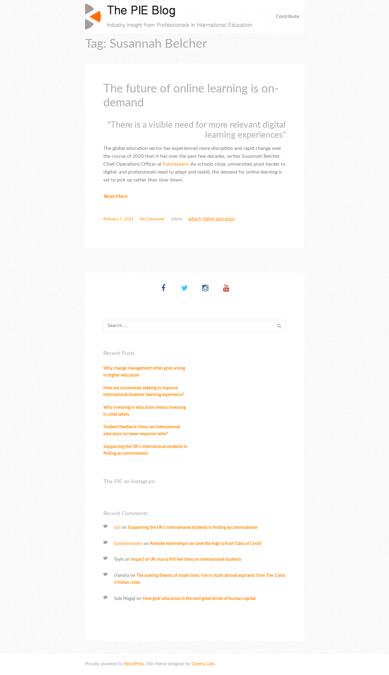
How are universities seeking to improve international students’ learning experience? (143, 391)
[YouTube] (226, 288)
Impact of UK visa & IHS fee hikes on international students (186, 559)
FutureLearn (175, 164)
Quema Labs (203, 664)
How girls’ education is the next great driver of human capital (199, 599)
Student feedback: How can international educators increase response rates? (141, 430)
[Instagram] (205, 288)
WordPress (134, 664)
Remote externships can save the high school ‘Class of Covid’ (206, 544)
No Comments (152, 219)
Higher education (219, 219)
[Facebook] (163, 288)
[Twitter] (184, 288)
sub (117, 527)
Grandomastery (128, 544)
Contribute (287, 16)
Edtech (194, 219)
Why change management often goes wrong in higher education (144, 371)
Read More (116, 196)
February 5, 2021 (118, 219)
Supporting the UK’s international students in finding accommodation (145, 450)
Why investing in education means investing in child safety (144, 411)
